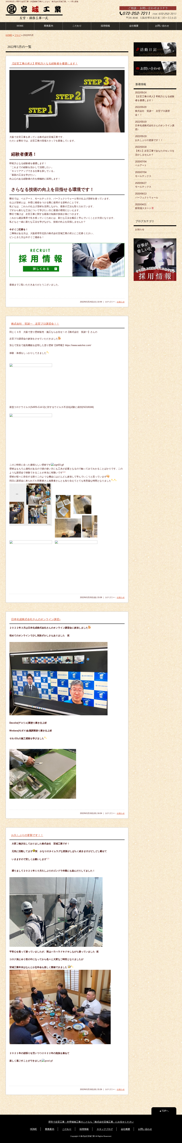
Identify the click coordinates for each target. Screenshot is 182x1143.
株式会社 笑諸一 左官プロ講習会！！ (35, 323)
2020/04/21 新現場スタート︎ (143, 206)
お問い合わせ (162, 26)
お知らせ (121, 302)
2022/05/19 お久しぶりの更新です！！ (149, 138)
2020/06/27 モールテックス (143, 185)
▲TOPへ (164, 1111)
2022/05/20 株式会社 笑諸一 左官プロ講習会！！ (152, 111)
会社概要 (133, 26)
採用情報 (105, 26)
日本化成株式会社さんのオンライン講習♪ (36, 619)
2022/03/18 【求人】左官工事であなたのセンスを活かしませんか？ (154, 151)
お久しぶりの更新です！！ (27, 835)
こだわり (77, 26)
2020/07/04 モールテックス (143, 174)
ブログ (17, 35)
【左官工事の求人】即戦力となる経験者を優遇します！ (44, 63)
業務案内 (48, 26)
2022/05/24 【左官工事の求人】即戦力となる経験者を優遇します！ (154, 96)
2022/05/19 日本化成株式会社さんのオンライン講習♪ (154, 125)
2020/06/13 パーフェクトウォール (146, 195)
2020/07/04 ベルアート (141, 163)
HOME (20, 26)
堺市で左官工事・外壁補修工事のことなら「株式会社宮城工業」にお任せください (91, 1122)
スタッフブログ (105, 1129)
